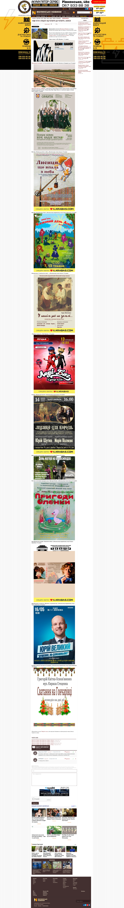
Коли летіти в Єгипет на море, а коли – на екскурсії (84, 57)
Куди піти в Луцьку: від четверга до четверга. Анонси (43, 740)
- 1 (75, 751)
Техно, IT (64, 887)
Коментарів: (47, 24)
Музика (74, 879)
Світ (33, 883)
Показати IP (49, 751)
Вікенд (64, 883)
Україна (34, 882)
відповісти (68, 751)
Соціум (64, 878)
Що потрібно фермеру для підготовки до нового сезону (84, 37)
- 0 (75, 758)
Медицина (65, 879)
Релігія (64, 885)
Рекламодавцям (45, 905)
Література (75, 882)
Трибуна (77, 16)
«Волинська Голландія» (37, 63)
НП (46, 16)
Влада (44, 879)
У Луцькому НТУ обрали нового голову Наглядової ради (85, 61)
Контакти (39, 905)
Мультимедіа (52, 860)
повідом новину (83, 16)
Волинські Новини (65, 35)
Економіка (43, 16)
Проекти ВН (68, 16)
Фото (42, 18)
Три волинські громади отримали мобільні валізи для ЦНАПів (84, 71)
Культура (53, 16)
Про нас (35, 905)
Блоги (48, 18)
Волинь (34, 881)
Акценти (73, 16)
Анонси (54, 18)
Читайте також (35, 737)
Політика (38, 16)
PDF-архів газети (84, 18)
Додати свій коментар (42, 747)
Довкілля (64, 882)
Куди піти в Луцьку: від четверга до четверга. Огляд (42, 741)
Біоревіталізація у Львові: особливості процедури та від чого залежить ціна (84, 66)
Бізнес (54, 881)
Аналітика (38, 18)
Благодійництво (66, 886)
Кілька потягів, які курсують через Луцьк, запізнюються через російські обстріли (84, 53)
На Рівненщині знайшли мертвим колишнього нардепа (84, 23)
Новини (85, 20)
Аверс (90, 16)
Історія (74, 885)
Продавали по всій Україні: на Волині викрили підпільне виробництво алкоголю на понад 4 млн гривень (84, 28)
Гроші (54, 879)
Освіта (64, 881)
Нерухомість (55, 882)
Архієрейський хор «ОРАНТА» (38, 88)
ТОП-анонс (75, 888)
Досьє (51, 18)
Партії (44, 881)
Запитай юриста (65, 18)
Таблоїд (63, 16)
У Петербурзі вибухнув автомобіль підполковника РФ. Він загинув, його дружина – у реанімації (84, 47)
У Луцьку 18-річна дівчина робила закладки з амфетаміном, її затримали (84, 42)
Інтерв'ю (34, 18)
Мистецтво (75, 883)
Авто (57, 16)
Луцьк (34, 879)
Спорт (60, 16)
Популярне (58, 18)
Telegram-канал (44, 731)
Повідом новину (52, 35)
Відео (45, 18)
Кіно (74, 881)
